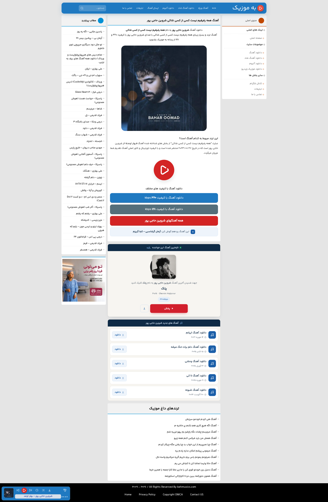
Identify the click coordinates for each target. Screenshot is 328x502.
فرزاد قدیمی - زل (93, 115)
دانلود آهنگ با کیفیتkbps (164, 198)
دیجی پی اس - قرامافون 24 (88, 237)
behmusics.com (186, 487)
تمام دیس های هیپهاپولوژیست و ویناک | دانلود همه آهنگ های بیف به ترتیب (85, 58)
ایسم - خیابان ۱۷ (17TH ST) (88, 184)
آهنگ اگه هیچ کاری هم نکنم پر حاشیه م (195, 426)
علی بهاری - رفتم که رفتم (89, 214)
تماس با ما (127, 8)
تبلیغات (139, 8)
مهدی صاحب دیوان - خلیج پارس (86, 148)
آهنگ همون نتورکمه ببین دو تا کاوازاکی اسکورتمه (191, 476)
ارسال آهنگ (153, 8)
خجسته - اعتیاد (94, 141)
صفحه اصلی (256, 38)
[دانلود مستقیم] (144, 308)
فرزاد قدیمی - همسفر (91, 250)
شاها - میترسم (94, 109)
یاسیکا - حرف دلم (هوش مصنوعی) (84, 164)
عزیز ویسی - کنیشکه (91, 220)
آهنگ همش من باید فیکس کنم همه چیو (195, 438)
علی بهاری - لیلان (93, 69)
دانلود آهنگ (255, 53)
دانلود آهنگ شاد (186, 8)
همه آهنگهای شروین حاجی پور (164, 220)
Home (128, 495)
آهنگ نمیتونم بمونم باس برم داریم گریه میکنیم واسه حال (186, 457)
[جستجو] (82, 8)
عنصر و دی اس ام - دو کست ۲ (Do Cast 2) (85, 199)
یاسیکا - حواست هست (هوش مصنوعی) (87, 100)
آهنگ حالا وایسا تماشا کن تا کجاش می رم (196, 463)
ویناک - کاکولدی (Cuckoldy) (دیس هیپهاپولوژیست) (85, 84)
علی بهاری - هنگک (92, 171)
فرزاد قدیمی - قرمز (92, 243)
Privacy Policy (147, 495)
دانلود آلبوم (168, 8)
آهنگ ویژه (203, 8)
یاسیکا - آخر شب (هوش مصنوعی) (84, 207)
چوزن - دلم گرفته (93, 177)
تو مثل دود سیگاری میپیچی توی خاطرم (86, 46)
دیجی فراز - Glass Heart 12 (88, 92)
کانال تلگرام (256, 84)
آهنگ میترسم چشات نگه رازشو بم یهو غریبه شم (192, 432)
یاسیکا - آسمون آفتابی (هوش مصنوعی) (87, 156)
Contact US (196, 495)
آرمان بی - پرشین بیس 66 (89, 38)
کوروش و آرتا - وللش (91, 190)
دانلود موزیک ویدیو (251, 69)
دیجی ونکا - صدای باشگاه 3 (87, 122)
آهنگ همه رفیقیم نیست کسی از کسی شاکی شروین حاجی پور (183, 20)
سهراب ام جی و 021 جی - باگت (87, 75)
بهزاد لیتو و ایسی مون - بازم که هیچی (87, 228)
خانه (214, 8)
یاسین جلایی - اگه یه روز (89, 32)
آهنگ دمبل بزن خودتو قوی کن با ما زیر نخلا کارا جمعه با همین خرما (183, 470)
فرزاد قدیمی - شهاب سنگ (88, 135)
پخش (167, 308)
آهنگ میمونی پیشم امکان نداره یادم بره (196, 451)
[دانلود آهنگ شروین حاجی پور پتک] (164, 267)
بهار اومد (131, 143)
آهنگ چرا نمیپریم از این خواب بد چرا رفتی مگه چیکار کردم (187, 445)
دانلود (118, 335)
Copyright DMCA (173, 495)
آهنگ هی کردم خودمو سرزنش (201, 419)
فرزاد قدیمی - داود (92, 128)
